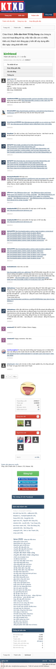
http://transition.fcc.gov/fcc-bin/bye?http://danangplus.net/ (25, 162)
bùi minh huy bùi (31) (19, 513)
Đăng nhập (48, 14)
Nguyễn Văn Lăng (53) (30, 520)
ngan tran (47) (17, 520)
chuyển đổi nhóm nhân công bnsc (26, 555)
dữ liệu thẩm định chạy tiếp (22, 568)
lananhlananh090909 (14, 122)
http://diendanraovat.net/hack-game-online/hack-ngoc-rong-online (31, 124)
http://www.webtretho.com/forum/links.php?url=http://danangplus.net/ (28, 150)
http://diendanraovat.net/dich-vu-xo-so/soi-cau (36, 122)
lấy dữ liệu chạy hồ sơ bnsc (22, 595)
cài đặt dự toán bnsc (20, 559)
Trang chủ (8, 15)
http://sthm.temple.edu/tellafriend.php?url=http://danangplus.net (26, 164)
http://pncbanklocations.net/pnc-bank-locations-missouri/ (25, 256)
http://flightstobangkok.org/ (46, 194)
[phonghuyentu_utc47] (20, 447)
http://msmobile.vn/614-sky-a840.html (19, 272)
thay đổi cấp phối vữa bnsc (22, 599)
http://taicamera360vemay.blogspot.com (19, 210)
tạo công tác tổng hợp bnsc (22, 615)
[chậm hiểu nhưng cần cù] (28, 439)
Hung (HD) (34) (18, 518)
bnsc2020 (18, 539)
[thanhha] (35, 439)
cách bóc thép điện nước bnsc (23, 560)
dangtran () (16, 515)
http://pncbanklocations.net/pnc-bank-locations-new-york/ (25, 235)
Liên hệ (44, 661)
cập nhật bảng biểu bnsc (21, 562)
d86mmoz (10, 192)
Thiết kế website (33, 666)
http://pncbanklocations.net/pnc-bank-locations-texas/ (24, 258)
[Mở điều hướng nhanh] (53, 28)
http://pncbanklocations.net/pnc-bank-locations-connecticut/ (34, 231)
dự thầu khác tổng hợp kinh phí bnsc (25, 573)
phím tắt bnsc (18, 597)
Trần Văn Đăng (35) (33, 525)
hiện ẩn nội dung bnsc (20, 581)
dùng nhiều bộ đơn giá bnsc (22, 566)
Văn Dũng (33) (28, 528)
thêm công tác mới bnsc (21, 601)
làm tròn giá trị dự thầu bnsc (22, 590)
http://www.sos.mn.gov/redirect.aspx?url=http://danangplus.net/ (27, 166)
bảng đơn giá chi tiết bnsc (22, 545)
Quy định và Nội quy (48, 664)
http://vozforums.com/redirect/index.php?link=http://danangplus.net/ (28, 148)
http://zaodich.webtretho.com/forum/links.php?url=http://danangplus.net (29, 152)
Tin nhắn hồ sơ (12, 64)
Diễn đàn (21, 15)
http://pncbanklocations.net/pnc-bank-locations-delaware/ (25, 250)
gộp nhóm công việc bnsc (22, 579)
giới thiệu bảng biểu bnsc (21, 577)
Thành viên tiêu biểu (8, 21)
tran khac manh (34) (19, 525)
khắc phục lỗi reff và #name (22, 584)
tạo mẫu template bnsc (21, 617)
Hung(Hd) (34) (28, 518)
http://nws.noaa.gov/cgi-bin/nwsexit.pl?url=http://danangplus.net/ (27, 168)
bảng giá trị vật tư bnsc (21, 541)
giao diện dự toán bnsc (21, 575)
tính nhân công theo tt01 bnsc (23, 610)
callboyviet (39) (32, 513)
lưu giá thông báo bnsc (21, 592)
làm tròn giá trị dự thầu (21, 588)
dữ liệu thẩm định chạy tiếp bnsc (24, 570)
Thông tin (10, 75)
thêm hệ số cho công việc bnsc (23, 603)
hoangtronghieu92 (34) (28, 515)
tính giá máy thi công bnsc (22, 608)
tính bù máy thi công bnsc (22, 604)
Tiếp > (15, 376)
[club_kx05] (28, 423)
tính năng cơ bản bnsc (21, 612)
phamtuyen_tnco (13, 364)
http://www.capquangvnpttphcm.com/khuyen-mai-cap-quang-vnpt (27, 178)
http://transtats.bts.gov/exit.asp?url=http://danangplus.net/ (32, 161)
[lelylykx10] (20, 439)
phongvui (40, 641)
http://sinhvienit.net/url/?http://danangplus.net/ (21, 146)
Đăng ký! (28, 473)
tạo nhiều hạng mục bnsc (21, 619)
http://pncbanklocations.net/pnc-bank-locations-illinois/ (24, 233)
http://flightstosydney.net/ (22, 192)
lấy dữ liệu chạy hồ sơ (20, 593)
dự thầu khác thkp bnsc (21, 571)
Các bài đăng (11, 71)
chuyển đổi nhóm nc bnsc (22, 551)
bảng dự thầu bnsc (30, 539)
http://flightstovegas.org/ (21, 198)
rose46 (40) (25, 523)
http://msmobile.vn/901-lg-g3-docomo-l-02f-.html (29, 279)
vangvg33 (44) (17, 530)
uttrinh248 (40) (17, 528)
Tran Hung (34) (35, 523)
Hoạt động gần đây (35, 21)
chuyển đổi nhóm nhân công (24, 553)
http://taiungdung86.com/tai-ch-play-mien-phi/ (36, 100)
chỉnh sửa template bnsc (21, 557)
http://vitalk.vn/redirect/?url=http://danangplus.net (29, 145)
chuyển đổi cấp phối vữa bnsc (23, 549)
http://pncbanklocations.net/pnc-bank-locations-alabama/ (33, 249)
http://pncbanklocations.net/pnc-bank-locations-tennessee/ (25, 240)
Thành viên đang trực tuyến (9, 464)
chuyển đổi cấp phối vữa (21, 547)
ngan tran (10, 79)
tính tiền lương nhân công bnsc (23, 613)
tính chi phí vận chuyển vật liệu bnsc (25, 606)
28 (38, 409)
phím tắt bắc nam (28, 597)
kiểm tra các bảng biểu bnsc (22, 586)
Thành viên (35, 15)
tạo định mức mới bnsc (21, 621)
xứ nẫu (37, 457)
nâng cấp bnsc (37, 595)
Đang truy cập (22, 21)
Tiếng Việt (5, 661)
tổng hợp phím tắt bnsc (21, 623)
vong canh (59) (18, 533)
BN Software (45, 666)
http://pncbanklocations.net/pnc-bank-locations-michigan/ (25, 236)
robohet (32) (17, 523)
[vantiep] (20, 423)
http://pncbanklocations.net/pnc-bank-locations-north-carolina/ (26, 254)
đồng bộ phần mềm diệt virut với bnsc (25, 624)
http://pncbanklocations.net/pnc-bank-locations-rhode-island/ (26, 238)
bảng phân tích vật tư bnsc (22, 543)
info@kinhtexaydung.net (19, 666)
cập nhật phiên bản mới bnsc (23, 564)
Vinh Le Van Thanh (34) (30, 530)
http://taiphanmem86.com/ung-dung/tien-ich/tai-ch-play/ (35, 98)
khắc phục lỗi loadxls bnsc (22, 582)
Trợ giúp (51, 661)
